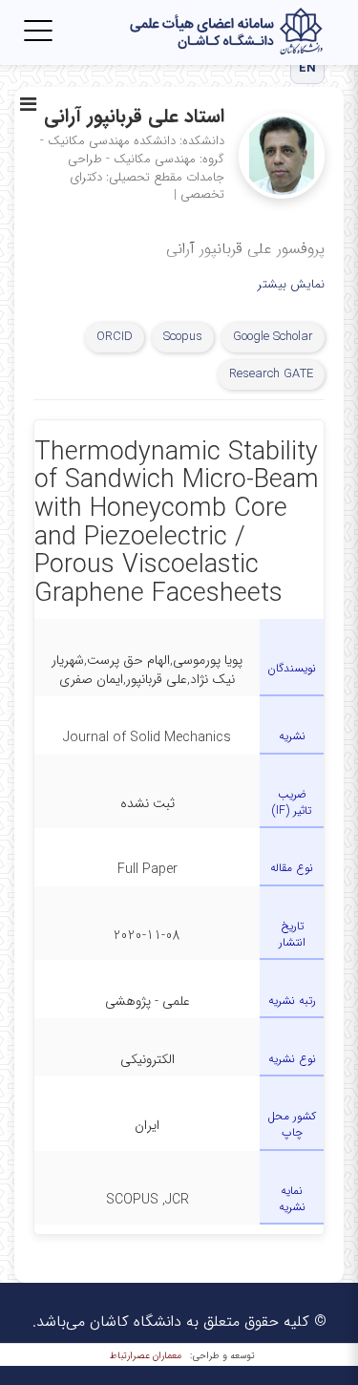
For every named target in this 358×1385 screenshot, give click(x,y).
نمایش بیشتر (291, 285)
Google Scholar (273, 337)
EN (308, 68)
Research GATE (271, 374)
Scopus (182, 337)
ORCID (114, 337)
